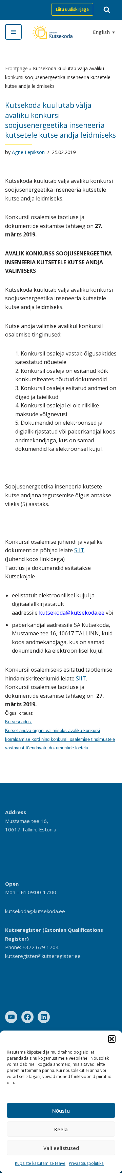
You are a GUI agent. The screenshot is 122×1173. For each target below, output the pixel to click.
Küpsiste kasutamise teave (40, 1163)
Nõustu (61, 1110)
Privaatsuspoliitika (86, 1163)
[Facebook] (27, 1017)
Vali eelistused (61, 1148)
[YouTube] (11, 1017)
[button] (111, 1039)
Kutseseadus (18, 721)
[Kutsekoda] (52, 31)
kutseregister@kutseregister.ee (43, 956)
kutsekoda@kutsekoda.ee (35, 911)
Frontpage (16, 68)
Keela (61, 1129)
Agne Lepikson (28, 152)
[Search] (106, 9)
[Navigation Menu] (13, 32)
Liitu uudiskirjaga (72, 9)
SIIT (79, 550)
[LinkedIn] (44, 1017)
